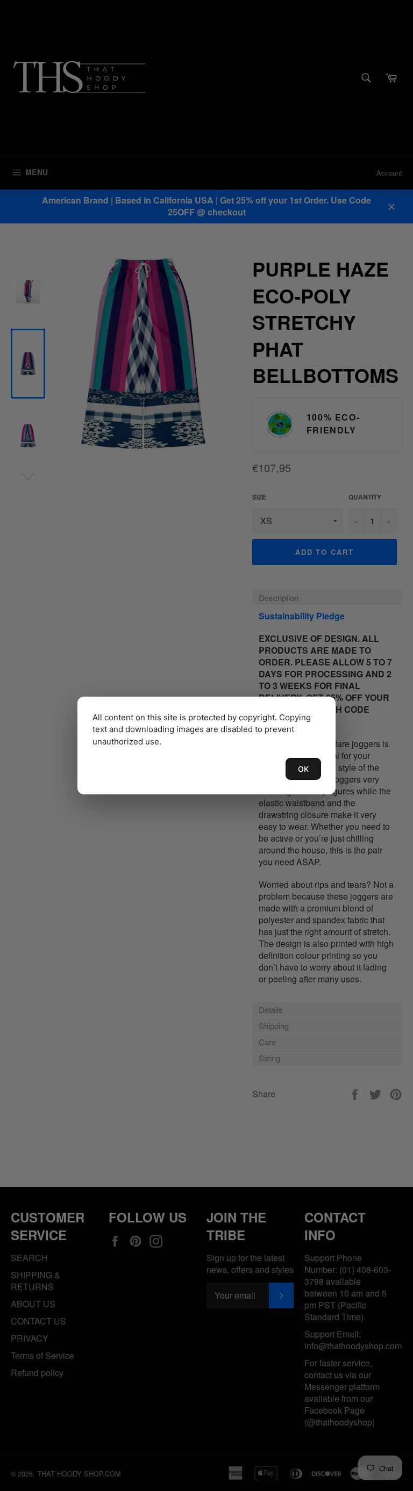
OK (303, 768)
